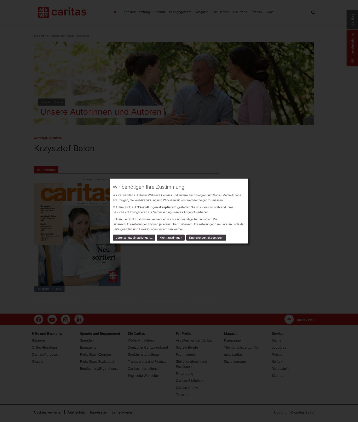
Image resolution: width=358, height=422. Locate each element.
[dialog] (179, 211)
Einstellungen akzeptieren (206, 237)
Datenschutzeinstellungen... (134, 237)
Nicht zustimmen (171, 237)
